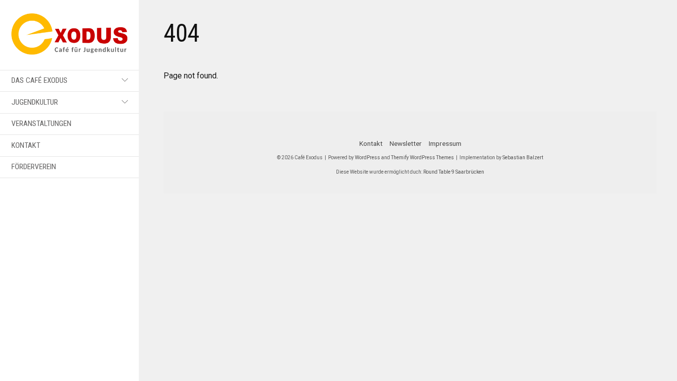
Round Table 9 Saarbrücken (453, 172)
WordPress (367, 157)
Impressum (445, 143)
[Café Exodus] (69, 48)
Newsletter (406, 143)
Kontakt (25, 145)
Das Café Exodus (39, 80)
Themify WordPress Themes (422, 157)
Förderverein (33, 166)
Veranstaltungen (41, 123)
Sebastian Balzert (523, 157)
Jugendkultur (34, 102)
